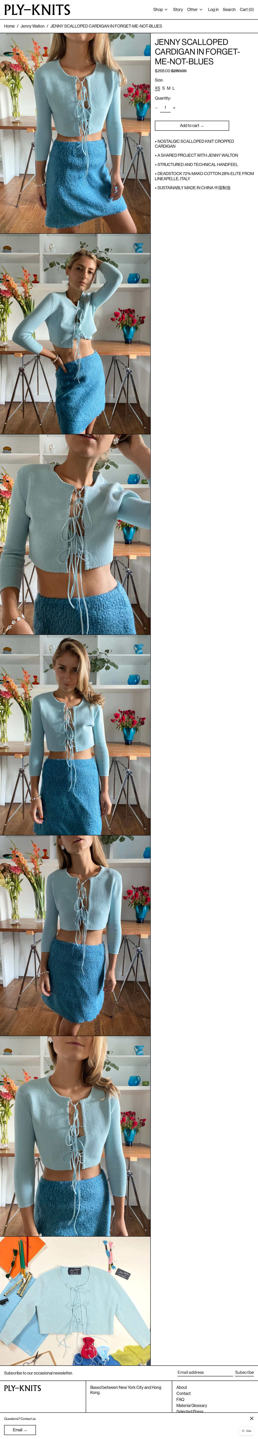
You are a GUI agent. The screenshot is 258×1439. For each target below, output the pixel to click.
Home (9, 26)
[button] (75, 133)
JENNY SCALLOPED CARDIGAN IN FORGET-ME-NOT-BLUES (106, 26)
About (181, 1387)
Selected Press (189, 1411)
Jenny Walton (33, 26)
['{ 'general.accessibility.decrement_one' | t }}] (156, 108)
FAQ (180, 1399)
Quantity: (163, 98)
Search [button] (229, 9)
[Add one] (174, 108)
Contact (183, 1393)
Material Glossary (191, 1405)
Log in (213, 9)
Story (178, 9)
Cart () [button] (247, 9)
